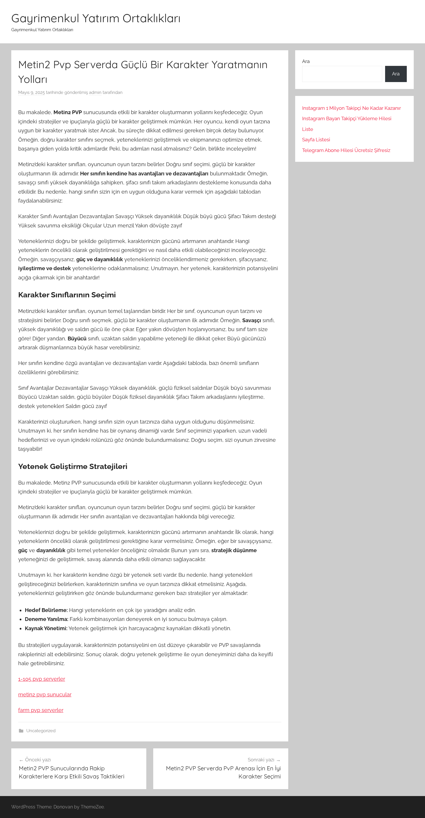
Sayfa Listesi (316, 139)
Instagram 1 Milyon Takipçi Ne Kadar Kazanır (351, 108)
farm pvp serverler (40, 710)
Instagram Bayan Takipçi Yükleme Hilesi (346, 118)
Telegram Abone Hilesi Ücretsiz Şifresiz (346, 150)
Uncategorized (41, 730)
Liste (307, 129)
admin (95, 92)
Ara (306, 61)
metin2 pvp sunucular (44, 694)
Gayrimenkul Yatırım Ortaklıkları (96, 18)
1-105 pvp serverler (41, 679)
